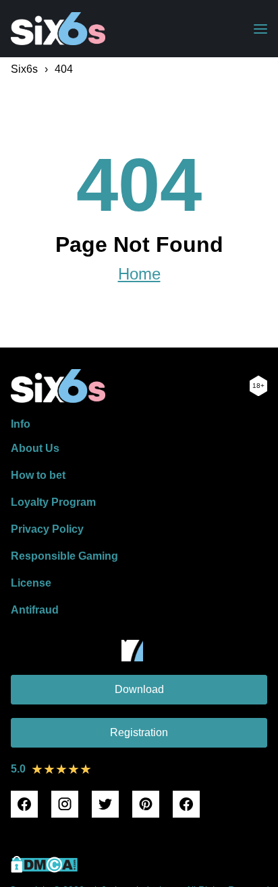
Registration (139, 732)
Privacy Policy (47, 529)
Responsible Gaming (64, 556)
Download (139, 689)
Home (139, 274)
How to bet (38, 475)
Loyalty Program (53, 502)
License (31, 583)
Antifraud (35, 610)
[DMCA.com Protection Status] (44, 869)
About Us (35, 448)
